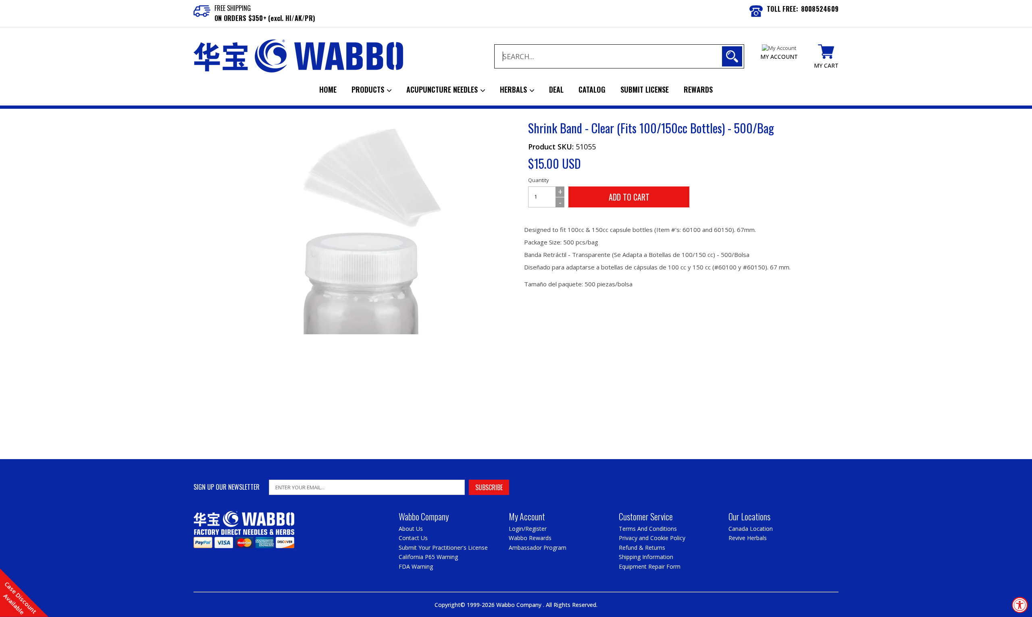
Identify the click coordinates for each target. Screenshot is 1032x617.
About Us (411, 528)
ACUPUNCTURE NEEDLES (443, 89)
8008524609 (820, 9)
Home (328, 89)
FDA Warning (416, 566)
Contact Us (413, 538)
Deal (556, 89)
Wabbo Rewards (530, 538)
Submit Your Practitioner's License (443, 547)
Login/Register (528, 528)
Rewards (698, 89)
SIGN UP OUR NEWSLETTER (227, 487)
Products (369, 89)
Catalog (591, 89)
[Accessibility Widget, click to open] (1020, 605)
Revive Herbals (747, 538)
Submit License (644, 89)
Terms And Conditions (648, 528)
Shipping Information (646, 557)
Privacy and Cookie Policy (652, 538)
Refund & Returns (642, 547)
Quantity (538, 180)
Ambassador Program (537, 547)
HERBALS (514, 89)
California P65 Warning (428, 557)
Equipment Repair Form (649, 566)
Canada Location (750, 528)
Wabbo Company (519, 605)
